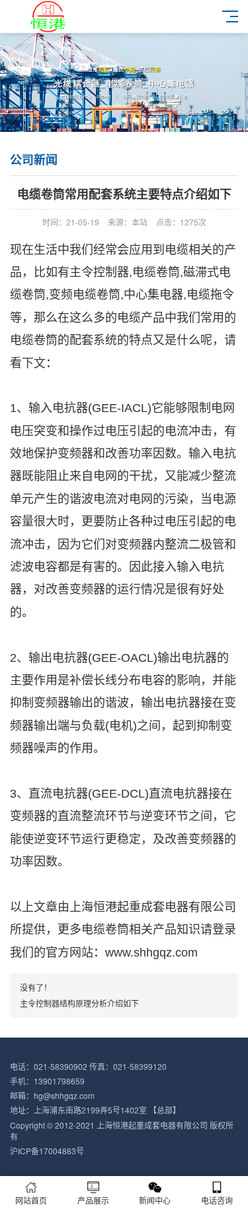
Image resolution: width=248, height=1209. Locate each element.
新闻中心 (155, 1200)
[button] (113, 120)
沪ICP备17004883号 (47, 1150)
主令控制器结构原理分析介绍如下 (79, 1003)
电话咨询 (217, 1200)
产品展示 (93, 1200)
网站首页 (31, 1200)
